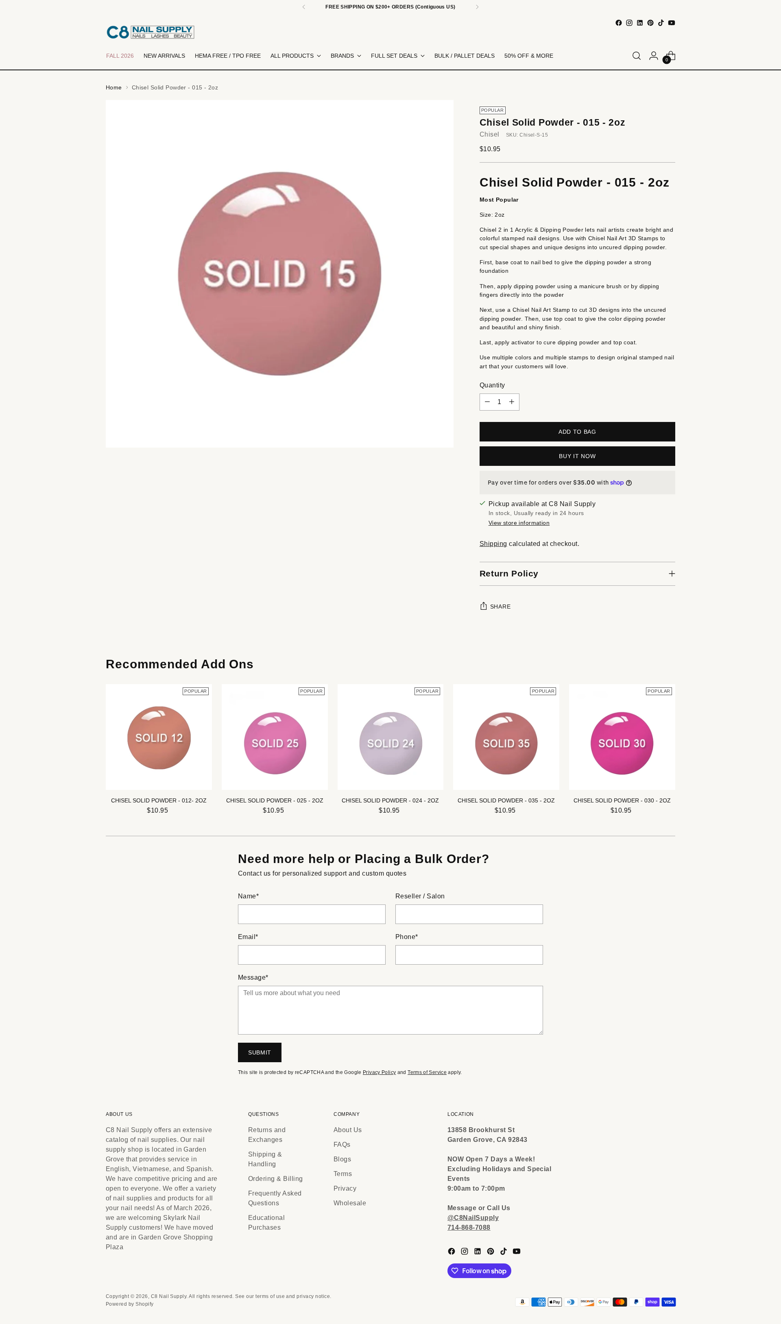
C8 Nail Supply (169, 1296)
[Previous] (304, 7)
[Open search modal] (636, 56)
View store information (519, 523)
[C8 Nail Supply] (150, 32)
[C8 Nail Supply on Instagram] (629, 22)
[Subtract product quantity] (487, 402)
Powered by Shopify (130, 1304)
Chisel (490, 134)
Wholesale (350, 1203)
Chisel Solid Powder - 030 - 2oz (622, 800)
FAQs (342, 1144)
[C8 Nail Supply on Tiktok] (661, 22)
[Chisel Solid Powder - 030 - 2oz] (622, 737)
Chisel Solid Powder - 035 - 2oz (506, 800)
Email (248, 936)
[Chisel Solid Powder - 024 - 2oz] (391, 737)
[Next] (477, 7)
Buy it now (577, 456)
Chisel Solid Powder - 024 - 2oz (390, 800)
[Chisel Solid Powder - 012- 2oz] (159, 737)
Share (500, 606)
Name (248, 896)
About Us (348, 1129)
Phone (406, 936)
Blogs (342, 1159)
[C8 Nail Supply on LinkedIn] (640, 22)
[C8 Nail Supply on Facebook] (618, 22)
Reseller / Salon (420, 896)
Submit (259, 1052)
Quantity (492, 385)
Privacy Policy (379, 1072)
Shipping (493, 543)
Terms (343, 1173)
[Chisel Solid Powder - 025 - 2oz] (275, 737)
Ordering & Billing (275, 1178)
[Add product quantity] (511, 402)
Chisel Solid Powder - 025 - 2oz (274, 800)
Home (114, 87)
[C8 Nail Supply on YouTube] (671, 22)
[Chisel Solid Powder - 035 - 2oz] (506, 737)
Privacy (345, 1188)
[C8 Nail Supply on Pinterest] (650, 22)
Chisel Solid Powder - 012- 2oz (159, 800)
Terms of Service (427, 1072)
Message (253, 977)
